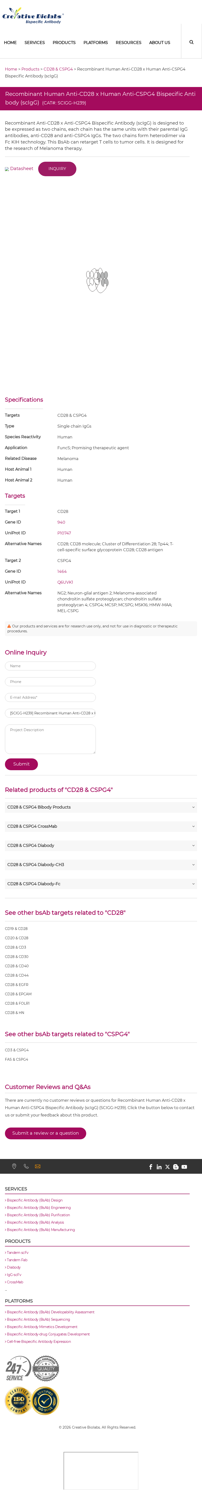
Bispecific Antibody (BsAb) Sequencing (38, 1319)
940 (61, 522)
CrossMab (14, 1282)
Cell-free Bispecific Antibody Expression (38, 1341)
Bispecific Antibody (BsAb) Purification (38, 1215)
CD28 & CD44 (17, 975)
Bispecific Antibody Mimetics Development (41, 1327)
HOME (10, 42)
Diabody (13, 1267)
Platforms (96, 42)
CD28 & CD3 (15, 947)
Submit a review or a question (45, 1133)
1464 (62, 571)
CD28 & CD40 (17, 966)
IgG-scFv (13, 1275)
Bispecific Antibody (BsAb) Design (34, 1200)
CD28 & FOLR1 (17, 1003)
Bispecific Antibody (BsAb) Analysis (35, 1222)
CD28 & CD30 (16, 957)
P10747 (64, 533)
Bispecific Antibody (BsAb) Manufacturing (40, 1230)
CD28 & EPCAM (18, 994)
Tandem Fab (16, 1260)
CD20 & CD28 (16, 938)
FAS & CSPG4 (16, 1059)
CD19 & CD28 (16, 929)
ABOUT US (159, 42)
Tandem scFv (17, 1252)
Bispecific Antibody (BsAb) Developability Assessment (50, 1312)
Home (11, 69)
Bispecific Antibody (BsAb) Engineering (38, 1207)
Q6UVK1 (65, 582)
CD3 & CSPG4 (17, 1050)
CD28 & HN (14, 1013)
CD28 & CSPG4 (58, 69)
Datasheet (21, 168)
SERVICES (35, 42)
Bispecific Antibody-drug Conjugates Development (48, 1334)
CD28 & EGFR (16, 985)
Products (64, 42)
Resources (128, 42)
